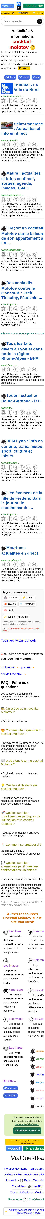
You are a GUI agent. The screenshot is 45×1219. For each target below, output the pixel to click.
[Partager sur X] (16, 102)
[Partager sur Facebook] (10, 102)
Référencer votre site (27, 1130)
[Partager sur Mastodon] (22, 102)
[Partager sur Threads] (35, 102)
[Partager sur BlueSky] (29, 102)
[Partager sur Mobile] (3, 102)
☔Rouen (28, 13)
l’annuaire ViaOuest (27, 1124)
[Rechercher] (39, 21)
